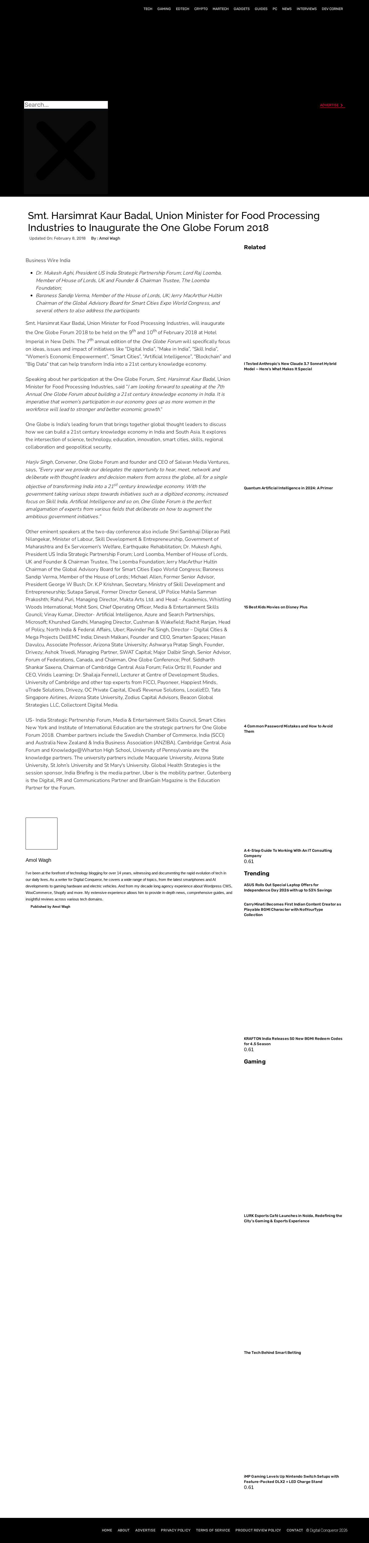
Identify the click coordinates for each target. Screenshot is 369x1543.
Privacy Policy (176, 1530)
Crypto (201, 9)
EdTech (182, 9)
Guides (261, 9)
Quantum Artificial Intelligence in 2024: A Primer (288, 488)
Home (107, 1530)
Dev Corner (332, 9)
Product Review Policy (258, 1530)
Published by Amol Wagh (50, 907)
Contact (295, 1530)
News (287, 9)
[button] (66, 58)
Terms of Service (213, 1530)
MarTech (221, 9)
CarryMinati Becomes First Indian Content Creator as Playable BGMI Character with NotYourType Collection (292, 909)
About (124, 1530)
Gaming (164, 9)
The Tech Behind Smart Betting (273, 1352)
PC (275, 9)
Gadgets (242, 9)
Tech (148, 9)
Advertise (145, 1530)
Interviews (307, 9)
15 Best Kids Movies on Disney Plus (276, 607)
